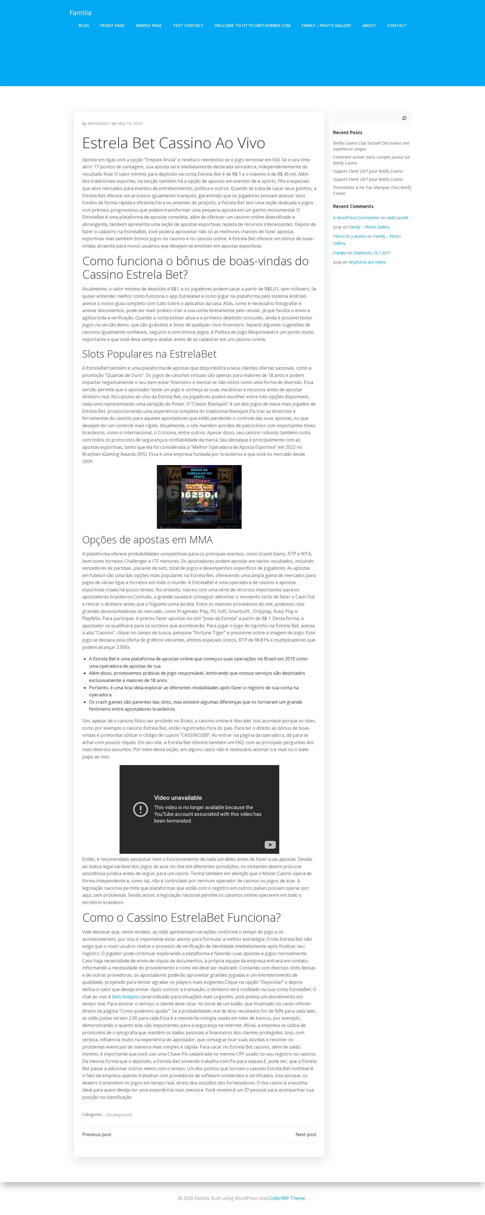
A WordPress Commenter (356, 217)
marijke (340, 252)
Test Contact (188, 25)
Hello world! (397, 217)
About (369, 25)
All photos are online (367, 262)
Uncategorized (119, 1114)
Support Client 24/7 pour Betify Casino (368, 171)
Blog (84, 25)
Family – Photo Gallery (326, 25)
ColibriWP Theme (286, 1198)
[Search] (404, 118)
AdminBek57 (99, 123)
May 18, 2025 (130, 123)
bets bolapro (125, 997)
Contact (397, 25)
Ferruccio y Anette (349, 236)
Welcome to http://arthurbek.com (252, 25)
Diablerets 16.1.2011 (372, 252)
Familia (80, 12)
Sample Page (149, 25)
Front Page (112, 25)
